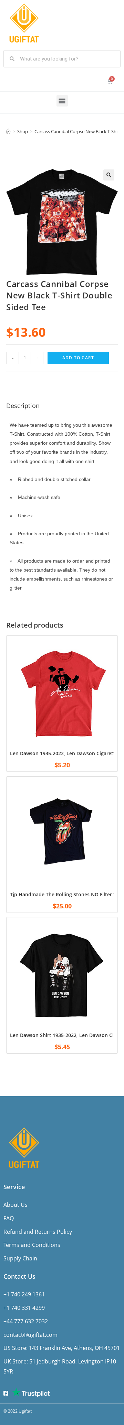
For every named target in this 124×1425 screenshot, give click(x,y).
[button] (62, 101)
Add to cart (78, 358)
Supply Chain (20, 1258)
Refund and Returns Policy (37, 1232)
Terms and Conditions (31, 1245)
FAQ (8, 1218)
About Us (15, 1205)
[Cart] (110, 81)
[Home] (8, 131)
